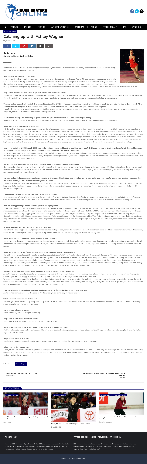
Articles (14, 27)
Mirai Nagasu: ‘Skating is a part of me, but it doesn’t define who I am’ (104, 374)
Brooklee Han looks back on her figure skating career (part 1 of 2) (25, 418)
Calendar (79, 27)
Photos (41, 27)
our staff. (97, 449)
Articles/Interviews (10, 31)
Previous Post (10, 375)
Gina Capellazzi (97, 446)
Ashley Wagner (21, 364)
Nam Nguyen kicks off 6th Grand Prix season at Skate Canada (119, 418)
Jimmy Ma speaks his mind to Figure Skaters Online (70, 424)
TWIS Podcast (110, 27)
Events (27, 27)
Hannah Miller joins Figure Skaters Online (21, 373)
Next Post (122, 377)
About (94, 27)
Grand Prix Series (120, 395)
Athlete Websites (60, 27)
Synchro (136, 27)
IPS (124, 27)
